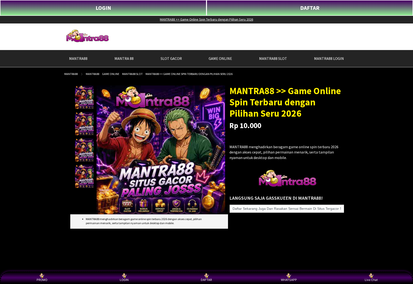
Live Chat (371, 280)
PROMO (42, 280)
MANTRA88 (71, 74)
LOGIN (103, 7)
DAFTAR (310, 7)
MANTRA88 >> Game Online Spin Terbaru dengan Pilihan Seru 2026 (206, 19)
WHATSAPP (289, 280)
